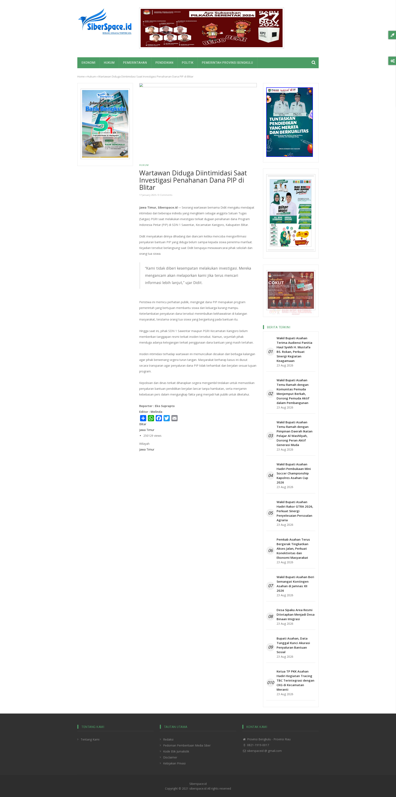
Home (81, 76)
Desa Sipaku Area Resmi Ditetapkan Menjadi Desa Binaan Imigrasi (296, 614)
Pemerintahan (135, 62)
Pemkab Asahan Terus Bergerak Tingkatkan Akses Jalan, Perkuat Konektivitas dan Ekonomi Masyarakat (293, 548)
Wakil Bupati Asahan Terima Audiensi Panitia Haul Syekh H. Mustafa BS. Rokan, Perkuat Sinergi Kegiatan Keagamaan (294, 349)
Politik (187, 62)
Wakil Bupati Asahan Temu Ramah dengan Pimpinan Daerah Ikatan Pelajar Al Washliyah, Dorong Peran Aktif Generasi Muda (294, 433)
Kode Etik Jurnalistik (176, 751)
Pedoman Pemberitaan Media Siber (187, 745)
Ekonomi (88, 62)
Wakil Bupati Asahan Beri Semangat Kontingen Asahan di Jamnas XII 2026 (295, 584)
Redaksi (168, 739)
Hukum (109, 62)
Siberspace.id (198, 784)
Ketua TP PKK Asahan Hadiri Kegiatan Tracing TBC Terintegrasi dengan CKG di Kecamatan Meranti (295, 680)
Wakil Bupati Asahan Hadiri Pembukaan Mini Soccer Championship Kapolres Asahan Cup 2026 (294, 473)
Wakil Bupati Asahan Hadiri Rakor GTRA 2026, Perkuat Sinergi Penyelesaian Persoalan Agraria (295, 511)
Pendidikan (164, 62)
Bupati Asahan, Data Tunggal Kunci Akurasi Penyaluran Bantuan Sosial (293, 645)
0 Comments (165, 194)
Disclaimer (170, 757)
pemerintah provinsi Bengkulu (227, 62)
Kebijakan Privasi (174, 763)
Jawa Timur (146, 430)
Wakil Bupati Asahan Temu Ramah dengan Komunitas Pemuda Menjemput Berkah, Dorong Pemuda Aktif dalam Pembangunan (293, 391)
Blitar (142, 424)
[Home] (105, 23)
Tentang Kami (90, 739)
